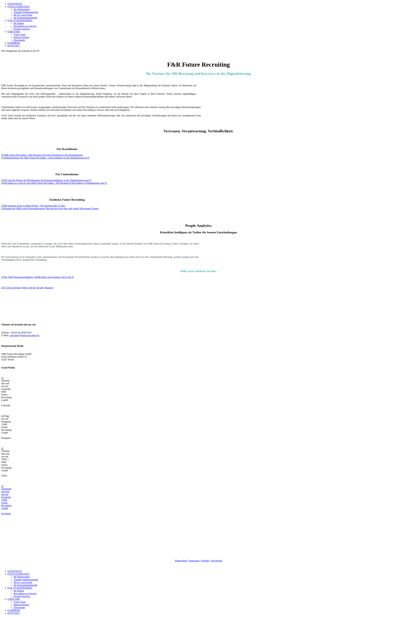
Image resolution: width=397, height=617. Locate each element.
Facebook (6, 513)
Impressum (194, 560)
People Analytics (22, 29)
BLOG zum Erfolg (23, 15)
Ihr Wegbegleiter (22, 9)
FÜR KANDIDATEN (18, 6)
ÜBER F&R (13, 31)
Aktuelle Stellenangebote (26, 12)
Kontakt (205, 560)
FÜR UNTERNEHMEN (19, 20)
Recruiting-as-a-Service (25, 26)
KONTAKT (13, 45)
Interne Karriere (21, 37)
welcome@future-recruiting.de (24, 335)
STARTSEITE (14, 3)
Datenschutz (181, 560)
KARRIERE (13, 43)
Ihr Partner (19, 23)
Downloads (19, 40)
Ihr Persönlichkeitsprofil (25, 17)
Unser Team (20, 34)
